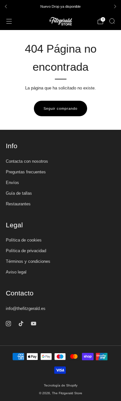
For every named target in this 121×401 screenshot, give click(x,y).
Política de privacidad (26, 250)
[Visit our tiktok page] (21, 323)
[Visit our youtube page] (33, 323)
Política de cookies (24, 240)
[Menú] (9, 21)
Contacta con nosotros (27, 161)
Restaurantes (18, 203)
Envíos (12, 182)
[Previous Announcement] (6, 6)
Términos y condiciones (28, 261)
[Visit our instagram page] (8, 323)
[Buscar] (112, 21)
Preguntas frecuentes (26, 172)
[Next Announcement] (115, 6)
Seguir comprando (60, 108)
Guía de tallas (19, 193)
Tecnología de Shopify (60, 385)
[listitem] (60, 6)
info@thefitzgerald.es (25, 308)
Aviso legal (16, 272)
